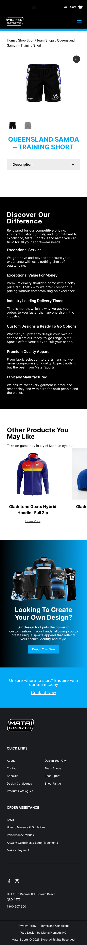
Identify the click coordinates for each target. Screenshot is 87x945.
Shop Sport (26, 40)
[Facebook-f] (9, 881)
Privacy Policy (27, 925)
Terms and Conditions (54, 925)
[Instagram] (17, 881)
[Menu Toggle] (34, 7)
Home (11, 40)
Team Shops (46, 40)
